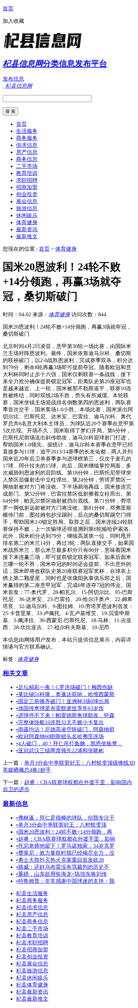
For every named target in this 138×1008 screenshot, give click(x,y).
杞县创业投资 (32, 956)
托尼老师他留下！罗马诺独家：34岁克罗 (65, 846)
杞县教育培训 (32, 935)
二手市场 (27, 166)
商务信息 (27, 159)
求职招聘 (27, 180)
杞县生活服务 (32, 893)
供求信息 (27, 145)
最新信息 (15, 803)
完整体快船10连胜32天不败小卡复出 (60, 722)
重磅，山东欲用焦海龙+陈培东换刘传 (61, 874)
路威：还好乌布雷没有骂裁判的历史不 (62, 867)
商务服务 (27, 138)
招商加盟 (27, 187)
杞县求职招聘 (32, 942)
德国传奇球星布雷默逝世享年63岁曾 (60, 708)
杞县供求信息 (32, 907)
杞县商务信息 (32, 921)
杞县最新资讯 (32, 992)
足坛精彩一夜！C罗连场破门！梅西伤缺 (64, 687)
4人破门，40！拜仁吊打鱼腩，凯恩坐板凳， (69, 743)
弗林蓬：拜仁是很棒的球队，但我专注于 (65, 818)
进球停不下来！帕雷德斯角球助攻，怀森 (65, 715)
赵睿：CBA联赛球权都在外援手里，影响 (65, 839)
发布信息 (13, 79)
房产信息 (27, 152)
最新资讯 (27, 229)
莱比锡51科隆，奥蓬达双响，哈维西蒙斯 (65, 694)
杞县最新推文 (32, 999)
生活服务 (27, 131)
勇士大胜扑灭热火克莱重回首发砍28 (60, 860)
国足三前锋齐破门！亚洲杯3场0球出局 (62, 701)
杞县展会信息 (32, 964)
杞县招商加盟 (32, 949)
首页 (8, 8)
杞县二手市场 (32, 928)
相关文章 (15, 673)
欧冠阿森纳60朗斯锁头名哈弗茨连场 (60, 736)
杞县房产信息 (32, 914)
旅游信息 (27, 208)
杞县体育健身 (32, 985)
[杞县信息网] (44, 48)
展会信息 (27, 201)
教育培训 (27, 173)
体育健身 (27, 222)
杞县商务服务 (32, 900)
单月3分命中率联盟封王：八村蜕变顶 (61, 825)
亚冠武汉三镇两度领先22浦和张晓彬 (60, 750)
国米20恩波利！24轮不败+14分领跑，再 (64, 832)
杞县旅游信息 (32, 971)
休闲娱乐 (27, 215)
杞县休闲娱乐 (32, 978)
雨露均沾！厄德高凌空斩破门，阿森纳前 (65, 729)
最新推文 (27, 236)
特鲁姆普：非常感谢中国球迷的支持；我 (65, 881)
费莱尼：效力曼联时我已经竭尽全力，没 (65, 853)
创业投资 (27, 194)
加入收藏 (13, 21)
